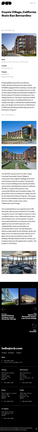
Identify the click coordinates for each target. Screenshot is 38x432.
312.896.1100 (9, 360)
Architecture (5, 74)
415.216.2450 (27, 382)
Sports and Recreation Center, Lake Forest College (28, 316)
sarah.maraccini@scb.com (13, 362)
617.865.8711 (9, 401)
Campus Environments (7, 76)
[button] (35, 3)
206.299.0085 (27, 401)
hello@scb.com (12, 348)
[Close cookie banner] (36, 428)
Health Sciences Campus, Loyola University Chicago (9, 317)
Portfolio (33, 331)
